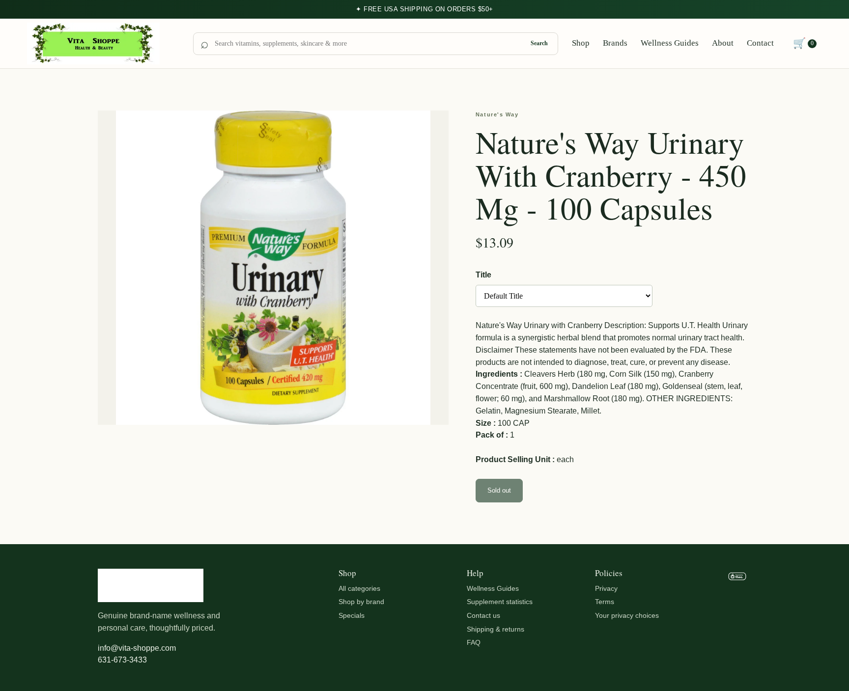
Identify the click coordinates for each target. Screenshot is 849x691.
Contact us (483, 615)
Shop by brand (361, 602)
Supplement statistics (500, 602)
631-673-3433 (122, 660)
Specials (352, 615)
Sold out (499, 490)
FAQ (474, 642)
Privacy (606, 588)
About (723, 43)
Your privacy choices (627, 615)
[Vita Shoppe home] (103, 44)
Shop (581, 43)
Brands (615, 43)
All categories (359, 588)
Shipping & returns (495, 629)
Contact (760, 43)
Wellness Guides (670, 43)
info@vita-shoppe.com (137, 648)
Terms (604, 602)
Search (539, 43)
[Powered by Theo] (737, 618)
